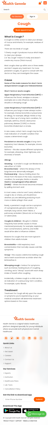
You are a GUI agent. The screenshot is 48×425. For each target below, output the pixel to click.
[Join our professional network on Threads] (41, 338)
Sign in (32, 16)
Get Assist (9, 351)
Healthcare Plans (11, 381)
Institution (9, 377)
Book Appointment (24, 30)
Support (8, 363)
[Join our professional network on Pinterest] (35, 338)
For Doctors (17, 16)
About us (8, 347)
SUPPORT (18, 421)
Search (6, 9)
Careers (8, 355)
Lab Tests (8, 385)
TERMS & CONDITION (30, 421)
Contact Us (9, 359)
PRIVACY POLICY (9, 421)
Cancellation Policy (12, 389)
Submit (39, 399)
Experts (8, 373)
